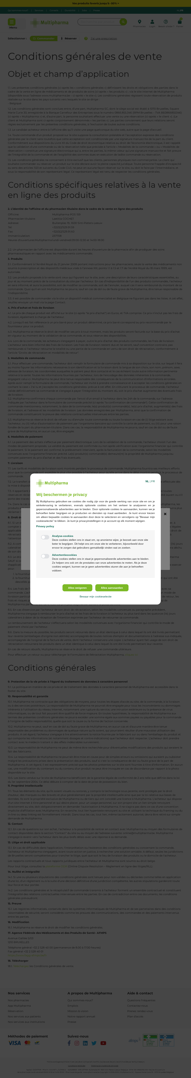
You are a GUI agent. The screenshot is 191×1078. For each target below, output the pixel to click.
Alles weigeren (77, 587)
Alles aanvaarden (112, 587)
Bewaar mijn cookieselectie (96, 596)
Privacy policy (45, 526)
